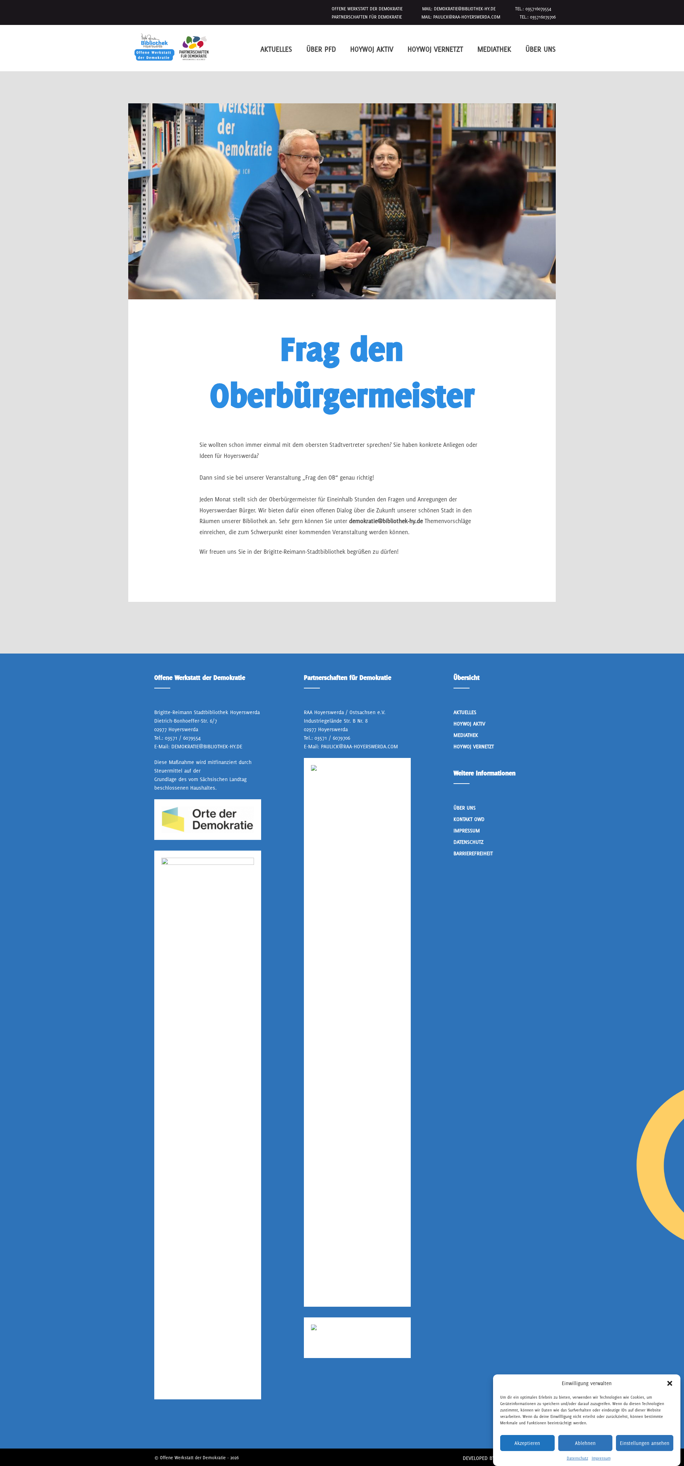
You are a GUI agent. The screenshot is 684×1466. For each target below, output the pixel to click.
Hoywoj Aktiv (371, 49)
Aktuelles (276, 49)
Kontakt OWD (469, 819)
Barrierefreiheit (473, 853)
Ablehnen (585, 1443)
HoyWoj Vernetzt (435, 49)
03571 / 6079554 (183, 738)
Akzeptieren (527, 1443)
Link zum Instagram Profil (178, 1426)
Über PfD (321, 49)
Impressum (601, 1458)
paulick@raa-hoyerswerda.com (466, 17)
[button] (669, 1383)
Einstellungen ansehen (644, 1443)
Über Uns (540, 49)
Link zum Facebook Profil (157, 1426)
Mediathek (494, 49)
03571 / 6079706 (332, 738)
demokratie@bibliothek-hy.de (465, 8)
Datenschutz (577, 1458)
